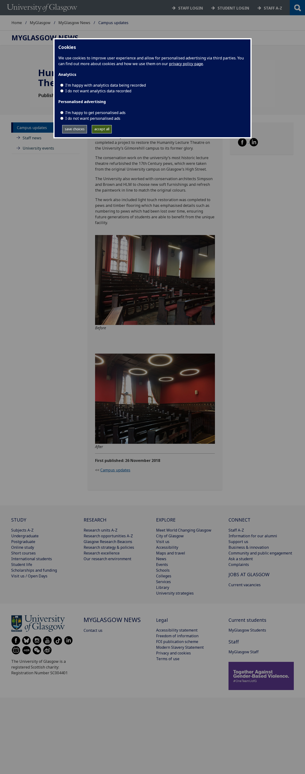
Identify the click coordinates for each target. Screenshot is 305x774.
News (161, 558)
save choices (75, 129)
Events (162, 564)
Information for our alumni (253, 536)
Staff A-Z (236, 530)
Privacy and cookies (173, 653)
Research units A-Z (100, 530)
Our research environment (107, 558)
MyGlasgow (40, 22)
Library (162, 587)
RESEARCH (95, 520)
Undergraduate (25, 536)
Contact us (93, 630)
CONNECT (239, 520)
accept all (101, 129)
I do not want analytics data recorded (98, 91)
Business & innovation (249, 547)
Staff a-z (273, 8)
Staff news (32, 137)
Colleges (163, 576)
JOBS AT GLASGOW (249, 574)
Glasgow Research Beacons (108, 541)
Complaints (239, 564)
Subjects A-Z (22, 530)
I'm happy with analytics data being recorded (105, 85)
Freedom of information (177, 635)
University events (38, 148)
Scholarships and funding (34, 570)
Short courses (23, 553)
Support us (238, 541)
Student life (21, 564)
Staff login (190, 8)
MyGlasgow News (74, 22)
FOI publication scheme (177, 641)
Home (16, 22)
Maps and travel (170, 553)
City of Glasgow (170, 536)
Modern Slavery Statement (180, 647)
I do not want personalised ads (92, 118)
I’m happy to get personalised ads (95, 112)
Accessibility (167, 547)
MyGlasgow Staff (244, 651)
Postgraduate (23, 541)
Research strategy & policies (109, 547)
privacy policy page (186, 63)
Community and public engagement (260, 553)
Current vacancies (245, 584)
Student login (233, 8)
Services (163, 581)
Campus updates (32, 127)
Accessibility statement (177, 630)
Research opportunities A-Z (108, 536)
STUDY (18, 520)
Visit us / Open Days (29, 576)
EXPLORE (166, 520)
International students (31, 558)
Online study (22, 547)
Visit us (162, 541)
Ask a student (241, 558)
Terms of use (167, 658)
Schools (163, 570)
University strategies (175, 593)
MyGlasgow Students (247, 630)
